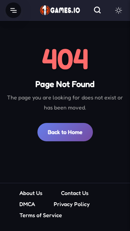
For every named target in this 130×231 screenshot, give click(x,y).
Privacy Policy (72, 204)
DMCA (27, 204)
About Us (30, 192)
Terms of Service (40, 215)
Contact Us (74, 192)
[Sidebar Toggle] (13, 10)
